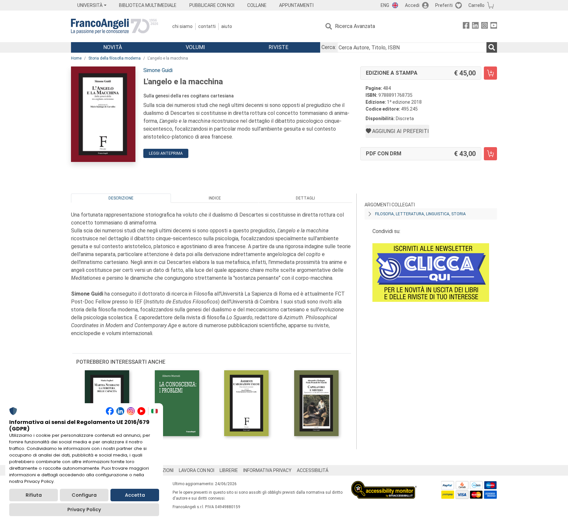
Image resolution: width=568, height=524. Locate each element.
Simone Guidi (158, 70)
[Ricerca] (491, 47)
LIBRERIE (229, 470)
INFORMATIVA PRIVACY (267, 470)
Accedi (412, 5)
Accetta (135, 495)
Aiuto (226, 26)
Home (76, 58)
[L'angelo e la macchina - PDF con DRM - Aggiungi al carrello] (490, 153)
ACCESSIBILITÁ (312, 470)
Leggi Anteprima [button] (166, 153)
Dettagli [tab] (305, 198)
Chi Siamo (182, 26)
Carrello (476, 5)
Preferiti (444, 5)
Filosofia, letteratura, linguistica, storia (420, 214)
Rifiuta (34, 495)
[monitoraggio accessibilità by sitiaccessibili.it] (384, 485)
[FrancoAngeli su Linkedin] (475, 26)
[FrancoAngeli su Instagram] (484, 26)
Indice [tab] (215, 198)
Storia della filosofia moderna (114, 58)
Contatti (207, 26)
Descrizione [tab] (120, 198)
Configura (84, 495)
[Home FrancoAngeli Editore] (114, 26)
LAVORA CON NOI (196, 470)
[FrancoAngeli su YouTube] (493, 26)
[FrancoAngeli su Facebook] (466, 26)
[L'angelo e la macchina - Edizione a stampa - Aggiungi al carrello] (490, 73)
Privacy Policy (84, 509)
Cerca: (328, 47)
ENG (385, 5)
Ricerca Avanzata (355, 26)
